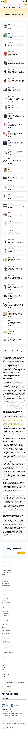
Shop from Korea (6, 715)
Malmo (3, 661)
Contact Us (4, 568)
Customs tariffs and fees (8, 579)
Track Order (4, 576)
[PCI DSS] (5, 705)
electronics (5, 419)
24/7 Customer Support (10, 681)
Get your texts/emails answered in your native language (15, 683)
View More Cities (6, 674)
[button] (17, 1)
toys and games (11, 420)
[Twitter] (11, 728)
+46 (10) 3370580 (7, 688)
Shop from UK (14, 711)
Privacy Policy (16, 723)
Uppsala (4, 663)
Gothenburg (4, 658)
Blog (3, 607)
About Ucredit (5, 611)
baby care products (12, 424)
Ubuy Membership (6, 585)
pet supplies (20, 424)
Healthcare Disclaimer (7, 590)
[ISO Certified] (14, 705)
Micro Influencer (5, 583)
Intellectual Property (6, 572)
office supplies (12, 423)
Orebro (3, 669)
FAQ (3, 609)
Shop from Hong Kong (17, 713)
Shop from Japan (6, 713)
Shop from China (15, 715)
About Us (4, 565)
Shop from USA (6, 711)
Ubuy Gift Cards (5, 615)
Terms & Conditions (7, 723)
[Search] (25, 5)
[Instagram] (5, 728)
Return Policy (5, 604)
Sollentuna (4, 665)
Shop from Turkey (6, 717)
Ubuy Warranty (5, 587)
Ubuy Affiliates (5, 613)
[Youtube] (8, 728)
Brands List (4, 600)
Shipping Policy (5, 581)
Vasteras (4, 667)
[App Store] (5, 694)
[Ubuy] (5, 1)
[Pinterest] (13, 728)
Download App (5, 598)
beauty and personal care (9, 422)
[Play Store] (14, 694)
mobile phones (12, 419)
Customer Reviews (6, 602)
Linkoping (4, 672)
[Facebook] (3, 728)
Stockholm (4, 656)
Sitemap (4, 574)
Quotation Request (6, 570)
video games (19, 420)
